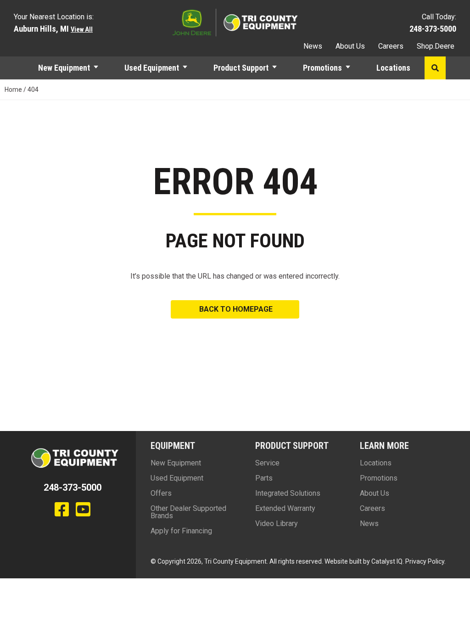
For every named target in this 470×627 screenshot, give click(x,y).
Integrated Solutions (287, 493)
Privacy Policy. (425, 561)
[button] (100, 68)
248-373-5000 (432, 29)
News (312, 46)
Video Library (276, 523)
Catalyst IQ (387, 561)
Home (13, 89)
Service (267, 463)
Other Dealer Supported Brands (188, 512)
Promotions (322, 68)
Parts (264, 478)
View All (82, 30)
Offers (161, 493)
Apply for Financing (181, 530)
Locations (393, 68)
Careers (390, 46)
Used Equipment (151, 68)
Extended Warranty (285, 508)
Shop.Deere (435, 46)
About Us (350, 46)
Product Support (241, 68)
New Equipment (64, 68)
